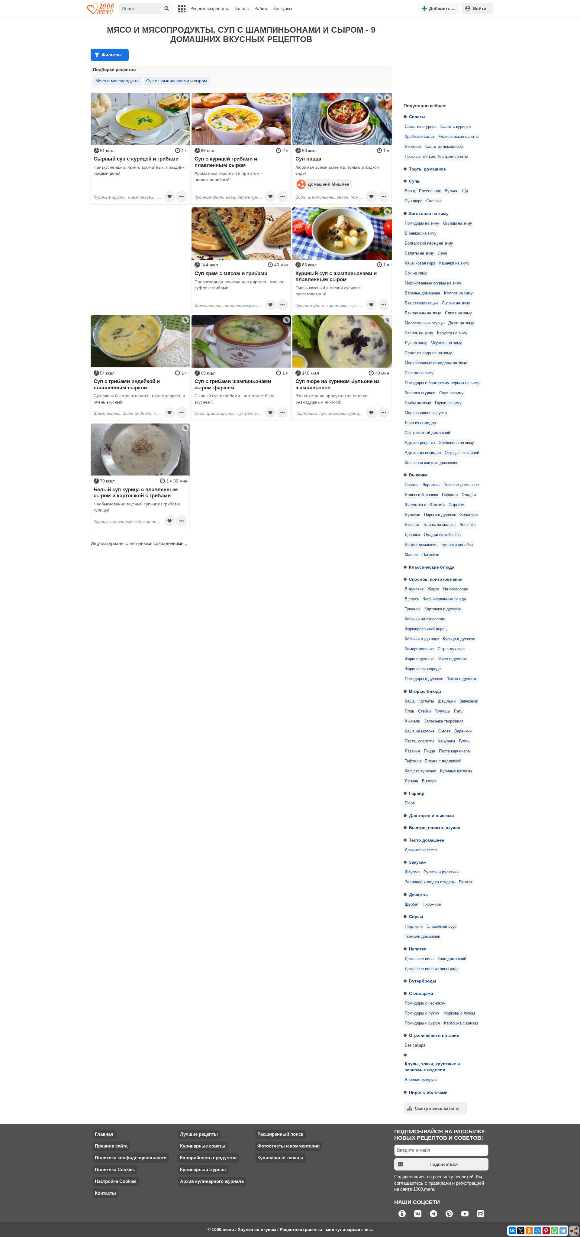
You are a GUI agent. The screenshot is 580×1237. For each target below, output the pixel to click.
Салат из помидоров (444, 146)
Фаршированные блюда (444, 599)
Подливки (414, 926)
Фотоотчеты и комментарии (288, 1145)
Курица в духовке (459, 639)
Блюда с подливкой (443, 761)
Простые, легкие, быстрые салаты (436, 156)
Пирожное (432, 904)
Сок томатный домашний (427, 433)
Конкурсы (282, 8)
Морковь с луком (459, 1013)
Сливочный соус (442, 926)
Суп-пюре (413, 201)
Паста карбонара (454, 751)
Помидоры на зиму (422, 223)
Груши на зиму (448, 403)
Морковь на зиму (446, 343)
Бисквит (412, 525)
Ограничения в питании (434, 1035)
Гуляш (464, 741)
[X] (520, 1230)
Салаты (417, 116)
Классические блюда (431, 567)
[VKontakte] (512, 1230)
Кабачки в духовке (422, 639)
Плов (409, 711)
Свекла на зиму (419, 373)
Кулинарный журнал (203, 1169)
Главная (104, 1134)
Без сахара (415, 1045)
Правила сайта (111, 1145)
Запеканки (468, 701)
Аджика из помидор (423, 453)
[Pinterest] (546, 1230)
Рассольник (430, 191)
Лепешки (467, 525)
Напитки (418, 948)
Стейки (424, 711)
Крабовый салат (419, 137)
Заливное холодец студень (430, 882)
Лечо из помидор (420, 423)
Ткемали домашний (422, 936)
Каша (409, 701)
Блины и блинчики (421, 495)
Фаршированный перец (425, 629)
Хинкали (412, 721)
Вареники (463, 731)
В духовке (414, 589)
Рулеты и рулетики (441, 872)
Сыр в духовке (451, 649)
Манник (411, 555)
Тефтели (413, 761)
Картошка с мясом (461, 1023)
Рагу (458, 711)
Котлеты (426, 701)
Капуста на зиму (452, 333)
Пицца (429, 751)
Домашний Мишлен (328, 184)
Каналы (242, 8)
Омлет (444, 731)
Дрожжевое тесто (421, 850)
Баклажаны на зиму (423, 313)
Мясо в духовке (452, 659)
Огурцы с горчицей (462, 453)
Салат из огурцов (421, 127)
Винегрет (413, 146)
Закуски (417, 862)
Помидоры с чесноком (425, 1003)
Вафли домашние (421, 545)
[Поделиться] (574, 1231)
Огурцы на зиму (457, 223)
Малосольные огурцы (424, 323)
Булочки (412, 515)
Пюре (410, 803)
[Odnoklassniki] (529, 1230)
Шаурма (412, 872)
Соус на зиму (451, 393)
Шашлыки (447, 701)
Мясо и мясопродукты (117, 80)
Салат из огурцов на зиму (428, 353)
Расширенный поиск (280, 1134)
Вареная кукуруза (421, 1080)
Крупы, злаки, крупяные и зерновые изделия (432, 1066)
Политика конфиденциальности (130, 1157)
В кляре (429, 781)
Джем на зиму (461, 323)
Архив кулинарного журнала (212, 1181)
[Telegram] (563, 1230)
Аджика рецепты (420, 443)
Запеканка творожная (443, 721)
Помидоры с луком (422, 1013)
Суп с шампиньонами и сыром (176, 80)
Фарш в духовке (419, 659)
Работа (261, 8)
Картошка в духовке (442, 609)
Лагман (411, 781)
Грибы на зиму (418, 403)
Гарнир (416, 793)
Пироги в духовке (440, 515)
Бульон (451, 191)
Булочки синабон (457, 545)
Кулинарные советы (202, 1145)
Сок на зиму (416, 273)
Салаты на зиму (419, 253)
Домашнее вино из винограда (432, 969)
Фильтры (112, 54)
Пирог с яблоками (428, 1092)
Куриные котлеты (456, 771)
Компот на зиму (458, 293)
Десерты (418, 894)
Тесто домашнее (426, 840)
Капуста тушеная (420, 771)
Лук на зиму (416, 343)
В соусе (412, 599)
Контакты (105, 1193)
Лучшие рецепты (199, 1134)
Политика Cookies (115, 1169)
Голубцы (442, 711)
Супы (414, 181)
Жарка (433, 589)
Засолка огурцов (420, 393)
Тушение (412, 609)
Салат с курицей (455, 127)
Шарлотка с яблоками (425, 505)
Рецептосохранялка (210, 8)
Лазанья (412, 751)
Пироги (411, 485)
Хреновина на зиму (456, 443)
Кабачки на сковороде (425, 619)
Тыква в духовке (462, 679)
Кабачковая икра (420, 263)
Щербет (412, 904)
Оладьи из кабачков (442, 535)
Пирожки (450, 495)
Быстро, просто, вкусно (434, 827)
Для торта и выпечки (431, 815)
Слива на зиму (458, 313)
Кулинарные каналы (280, 1157)
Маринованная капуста (426, 413)
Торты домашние (427, 169)
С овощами (421, 993)
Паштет (465, 882)
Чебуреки (446, 741)
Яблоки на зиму (456, 303)
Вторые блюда (425, 691)
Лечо (442, 253)
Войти (479, 8)
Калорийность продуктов (208, 1157)
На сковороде (455, 589)
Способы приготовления (435, 579)
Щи (465, 191)
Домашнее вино (419, 959)
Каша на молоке (419, 731)
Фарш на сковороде (423, 669)
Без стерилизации (421, 303)
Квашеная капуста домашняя (431, 463)
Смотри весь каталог (437, 1108)
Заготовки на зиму (429, 213)
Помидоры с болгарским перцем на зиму (442, 383)
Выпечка (418, 474)
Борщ (410, 191)
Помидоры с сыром (422, 1023)
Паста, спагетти (419, 741)
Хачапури (469, 515)
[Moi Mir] (537, 1230)
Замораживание (419, 649)
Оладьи (469, 495)
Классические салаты (458, 137)
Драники (412, 535)
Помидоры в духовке (424, 679)
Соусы (416, 916)
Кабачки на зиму (454, 263)
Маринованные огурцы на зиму (433, 283)
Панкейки (430, 555)
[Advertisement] (444, 58)
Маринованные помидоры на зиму (436, 363)
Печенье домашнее (461, 485)
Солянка (434, 201)
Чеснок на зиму (419, 333)
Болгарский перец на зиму (429, 243)
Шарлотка (430, 485)
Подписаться (444, 1164)
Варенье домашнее (422, 293)
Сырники (456, 505)
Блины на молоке (440, 525)
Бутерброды (422, 981)
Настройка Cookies (116, 1181)
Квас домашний (451, 959)
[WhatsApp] (554, 1230)
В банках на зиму (421, 233)
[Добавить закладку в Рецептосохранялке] (169, 196)
